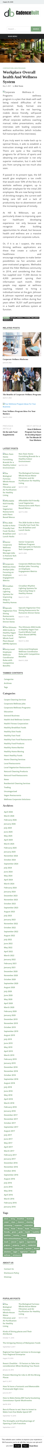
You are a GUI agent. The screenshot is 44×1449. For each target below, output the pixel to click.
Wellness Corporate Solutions (17, 799)
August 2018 (9, 1083)
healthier (7, 1235)
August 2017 (9, 1131)
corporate (18, 1225)
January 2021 (10, 967)
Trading (7, 787)
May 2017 (8, 1143)
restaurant (8, 1248)
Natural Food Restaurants (16, 775)
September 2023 (11, 907)
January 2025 (10, 852)
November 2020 (11, 975)
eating (6, 1229)
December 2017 (10, 1115)
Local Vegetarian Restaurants (17, 767)
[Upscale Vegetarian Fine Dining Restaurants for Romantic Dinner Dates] (10, 608)
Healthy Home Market (14, 747)
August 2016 (9, 1179)
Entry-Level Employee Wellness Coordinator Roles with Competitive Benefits (29, 653)
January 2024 (10, 891)
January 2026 (10, 824)
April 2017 (8, 1147)
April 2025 (8, 840)
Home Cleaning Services (14, 759)
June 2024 (8, 871)
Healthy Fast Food (12, 735)
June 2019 (8, 1043)
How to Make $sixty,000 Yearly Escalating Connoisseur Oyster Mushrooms (21, 1399)
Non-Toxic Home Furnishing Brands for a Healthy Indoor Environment (29, 458)
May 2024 (8, 875)
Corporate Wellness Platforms (15, 359)
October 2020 (10, 979)
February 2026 (10, 820)
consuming (8, 1225)
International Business (12, 1239)
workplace (7, 320)
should (36, 1248)
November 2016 (11, 1167)
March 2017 (9, 1151)
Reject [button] (25, 1446)
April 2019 (8, 1051)
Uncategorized (10, 791)
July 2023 (8, 915)
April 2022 (8, 951)
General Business (12, 715)
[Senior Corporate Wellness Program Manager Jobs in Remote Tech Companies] (10, 542)
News (6, 779)
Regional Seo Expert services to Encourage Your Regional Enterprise (21, 1353)
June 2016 (8, 1187)
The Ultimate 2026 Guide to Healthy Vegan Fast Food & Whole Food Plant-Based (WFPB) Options (30, 632)
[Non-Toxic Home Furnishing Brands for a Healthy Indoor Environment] (10, 454)
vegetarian (24, 1252)
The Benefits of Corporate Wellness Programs (22, 394)
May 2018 (8, 1095)
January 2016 (10, 1206)
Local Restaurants (12, 763)
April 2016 (8, 1195)
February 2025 (10, 848)
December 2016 (10, 1163)
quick (23, 1245)
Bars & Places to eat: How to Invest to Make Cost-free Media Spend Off (19, 1410)
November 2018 (11, 1071)
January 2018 (10, 1111)
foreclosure (35, 1229)
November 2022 (11, 923)
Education (8, 711)
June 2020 (8, 995)
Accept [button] (17, 1446)
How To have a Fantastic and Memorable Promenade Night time (21, 1387)
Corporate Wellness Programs (14, 68)
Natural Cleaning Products (16, 771)
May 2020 (8, 999)
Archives (8, 683)
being (13, 1219)
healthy (16, 1235)
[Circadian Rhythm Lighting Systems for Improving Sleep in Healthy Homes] (10, 586)
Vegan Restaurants (12, 795)
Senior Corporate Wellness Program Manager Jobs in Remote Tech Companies (30, 545)
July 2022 (8, 939)
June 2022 (8, 943)
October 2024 (10, 860)
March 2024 (9, 883)
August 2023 (9, 911)
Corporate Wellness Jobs (14, 703)
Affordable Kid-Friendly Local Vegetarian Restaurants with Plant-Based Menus (29, 504)
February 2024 (10, 887)
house (23, 1235)
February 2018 (10, 1107)
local (25, 1239)
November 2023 (11, 899)
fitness (20, 1229)
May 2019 (8, 1047)
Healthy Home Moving (14, 751)
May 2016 (8, 1191)
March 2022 (9, 955)
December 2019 (10, 1019)
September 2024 (11, 863)
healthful (35, 1232)
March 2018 (9, 1103)
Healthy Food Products (14, 743)
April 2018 (8, 1099)
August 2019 (9, 1035)
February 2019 (10, 1059)
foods (27, 1229)
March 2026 (9, 816)
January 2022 (10, 959)
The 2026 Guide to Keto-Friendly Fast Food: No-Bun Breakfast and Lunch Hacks (29, 526)
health (13, 318)
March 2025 (9, 844)
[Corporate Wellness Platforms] (22, 345)
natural (13, 1242)
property (16, 1245)
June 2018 (8, 1091)
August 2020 (9, 987)
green (14, 1232)
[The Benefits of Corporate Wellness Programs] (22, 380)
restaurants (18, 1248)
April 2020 (8, 1003)
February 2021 (10, 963)
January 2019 (10, 1063)
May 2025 (8, 836)
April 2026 (8, 812)
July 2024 (8, 867)
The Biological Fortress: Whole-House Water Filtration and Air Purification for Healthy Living (29, 478)
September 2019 (11, 1031)
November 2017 (11, 1119)
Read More (33, 1446)
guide (21, 1232)
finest (13, 1229)
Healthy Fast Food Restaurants (18, 739)
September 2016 (11, 1175)
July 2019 (8, 1039)
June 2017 (8, 1139)
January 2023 (10, 919)
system (27, 318)
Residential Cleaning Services (17, 783)
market (32, 1239)
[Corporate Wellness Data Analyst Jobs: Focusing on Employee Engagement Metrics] (10, 564)
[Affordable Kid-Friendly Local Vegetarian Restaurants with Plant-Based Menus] (10, 501)
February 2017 (10, 1155)
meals (6, 1242)
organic (21, 1242)
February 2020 (10, 1011)
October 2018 (10, 1075)
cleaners (21, 1222)
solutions (7, 1252)
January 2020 (10, 1015)
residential (32, 1245)
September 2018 (11, 1079)
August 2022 (9, 935)
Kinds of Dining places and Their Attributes (17, 1332)
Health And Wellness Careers (17, 719)
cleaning (29, 1222)
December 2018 (10, 1067)
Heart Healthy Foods (13, 755)
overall (20, 318)
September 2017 (11, 1127)
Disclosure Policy (11, 1273)
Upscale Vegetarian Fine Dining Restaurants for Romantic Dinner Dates (29, 610)
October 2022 (10, 927)
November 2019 (11, 1023)
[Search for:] (24, 29)
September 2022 (11, 931)
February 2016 (10, 1202)
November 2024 (11, 856)
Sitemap (7, 1277)
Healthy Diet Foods (12, 731)
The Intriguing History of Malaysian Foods (21, 1343)
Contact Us (9, 1269)
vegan (15, 1252)
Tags (6, 687)
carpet (6, 1222)
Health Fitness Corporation (16, 723)
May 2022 (8, 947)
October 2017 (10, 1123)
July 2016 (8, 1183)
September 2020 (11, 983)
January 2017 (10, 1159)
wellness (35, 318)
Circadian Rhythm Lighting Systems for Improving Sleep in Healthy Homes (28, 589)
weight (32, 1252)
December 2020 (10, 971)
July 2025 (8, 828)
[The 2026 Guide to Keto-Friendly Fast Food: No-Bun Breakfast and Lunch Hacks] (10, 523)
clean (13, 1222)
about (6, 1219)
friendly (7, 1232)
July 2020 (8, 991)
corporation (28, 1225)
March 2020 (9, 1007)
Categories (8, 679)
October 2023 (10, 903)
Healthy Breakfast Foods (15, 727)
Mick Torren (19, 86)
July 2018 (8, 1087)
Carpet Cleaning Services (15, 699)
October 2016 (10, 1171)
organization (31, 1242)
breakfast (20, 1219)
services (28, 1248)
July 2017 (8, 1135)
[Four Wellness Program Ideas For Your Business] (22, 406)
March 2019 (9, 1055)
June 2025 (8, 832)
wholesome (17, 1255)
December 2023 (10, 895)
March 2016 (9, 1199)
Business (30, 1219)
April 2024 (8, 879)
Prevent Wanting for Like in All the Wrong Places (21, 1376)
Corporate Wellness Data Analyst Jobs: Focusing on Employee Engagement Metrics (30, 567)
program (7, 1245)
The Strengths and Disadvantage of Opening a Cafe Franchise (18, 1422)
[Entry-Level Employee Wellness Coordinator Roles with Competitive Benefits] (10, 649)
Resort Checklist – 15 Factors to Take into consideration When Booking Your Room (21, 1364)
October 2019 (10, 1027)
